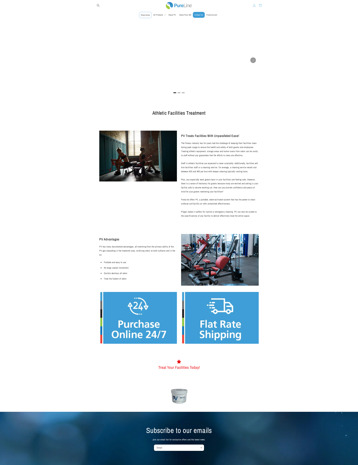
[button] (98, 5)
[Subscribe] (201, 447)
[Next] (253, 60)
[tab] (174, 92)
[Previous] (105, 60)
